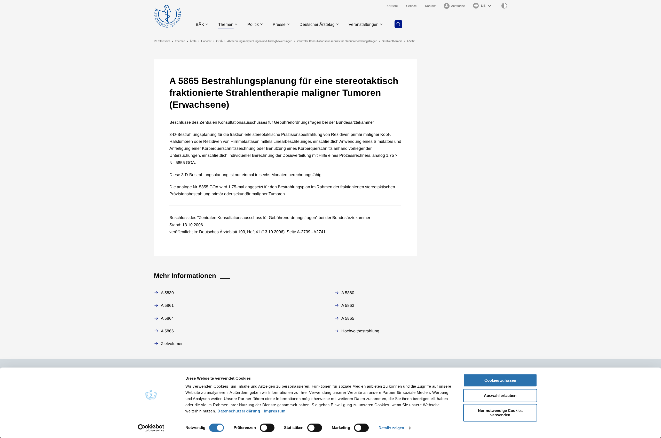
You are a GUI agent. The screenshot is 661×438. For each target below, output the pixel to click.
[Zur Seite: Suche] (398, 24)
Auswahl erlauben (500, 395)
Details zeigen (391, 428)
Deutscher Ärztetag (317, 24)
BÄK (200, 24)
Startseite (164, 41)
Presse (279, 24)
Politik (253, 24)
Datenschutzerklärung (238, 411)
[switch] (267, 428)
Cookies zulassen (500, 380)
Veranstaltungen (364, 24)
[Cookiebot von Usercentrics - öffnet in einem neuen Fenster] (151, 428)
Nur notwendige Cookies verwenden (500, 412)
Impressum (275, 411)
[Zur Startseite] (167, 16)
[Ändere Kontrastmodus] (504, 6)
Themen (225, 24)
